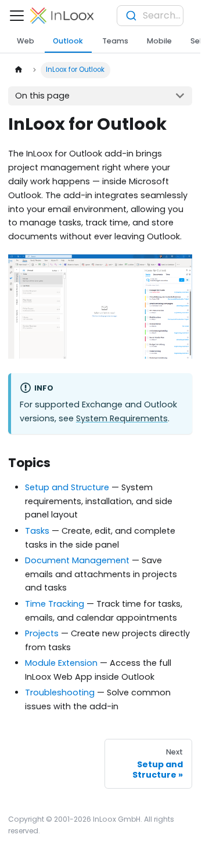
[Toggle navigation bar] (17, 15)
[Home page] (18, 70)
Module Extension (61, 663)
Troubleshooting (60, 692)
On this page (42, 95)
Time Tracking (54, 604)
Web (25, 41)
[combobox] (150, 15)
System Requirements (122, 418)
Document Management (77, 560)
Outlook (68, 41)
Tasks (37, 531)
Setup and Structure (67, 487)
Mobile (159, 41)
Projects (42, 633)
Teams (115, 41)
